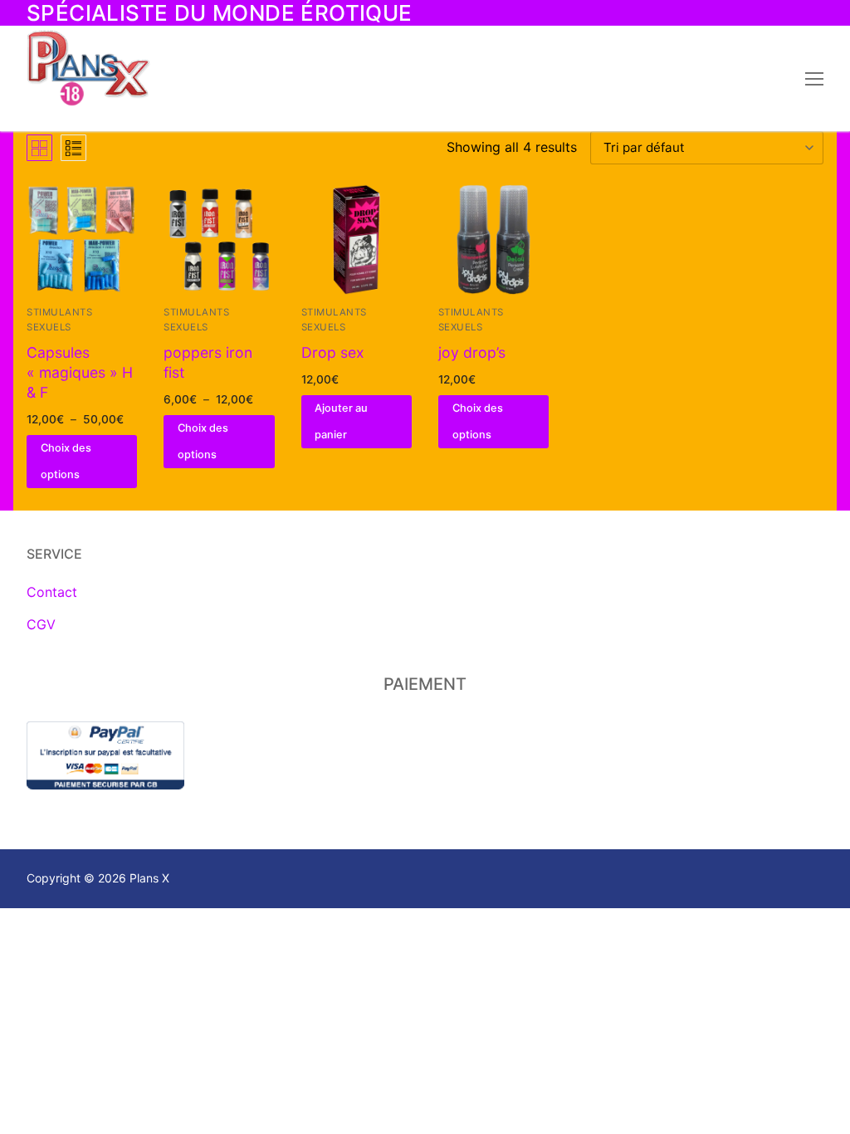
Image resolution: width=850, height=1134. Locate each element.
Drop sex (332, 352)
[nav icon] (814, 78)
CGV (41, 624)
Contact (52, 592)
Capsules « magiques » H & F (80, 372)
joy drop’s (472, 352)
